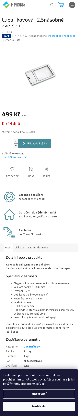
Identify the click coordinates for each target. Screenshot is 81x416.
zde (42, 384)
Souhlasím (39, 406)
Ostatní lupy (32, 347)
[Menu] (72, 5)
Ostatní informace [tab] (37, 248)
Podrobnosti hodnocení (62, 36)
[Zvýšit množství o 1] (16, 141)
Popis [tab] (8, 248)
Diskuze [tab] (19, 248)
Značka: (12, 40)
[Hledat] (51, 5)
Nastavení (39, 394)
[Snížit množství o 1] (16, 145)
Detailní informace (12, 158)
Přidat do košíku (37, 143)
